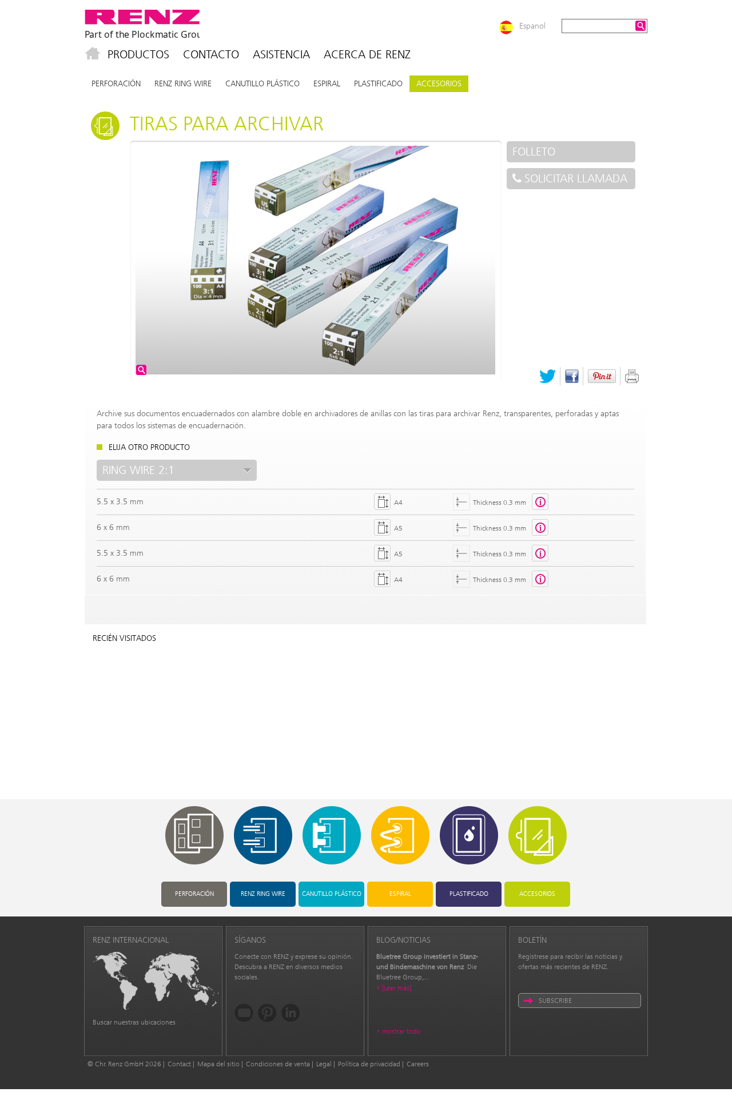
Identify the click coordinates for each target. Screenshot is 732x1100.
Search (640, 25)
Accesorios (439, 84)
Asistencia (281, 54)
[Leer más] (396, 988)
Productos (138, 54)
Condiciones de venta (278, 1064)
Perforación (116, 84)
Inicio (93, 54)
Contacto (211, 54)
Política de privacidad (369, 1064)
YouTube (243, 1012)
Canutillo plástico (262, 84)
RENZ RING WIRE (183, 84)
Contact (179, 1064)
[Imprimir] (632, 376)
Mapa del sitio (218, 1064)
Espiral (326, 84)
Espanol (532, 26)
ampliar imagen (141, 370)
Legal (324, 1064)
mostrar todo (401, 1031)
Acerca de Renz (367, 54)
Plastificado (378, 84)
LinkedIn (290, 1012)
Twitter (547, 376)
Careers (418, 1064)
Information (540, 502)
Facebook (572, 376)
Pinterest (602, 376)
